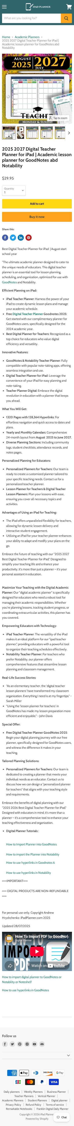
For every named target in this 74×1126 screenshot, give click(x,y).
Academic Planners (27, 37)
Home (6, 37)
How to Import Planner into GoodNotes (31, 844)
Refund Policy (33, 1104)
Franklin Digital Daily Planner (52, 1108)
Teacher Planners (23, 1096)
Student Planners (37, 1100)
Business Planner (56, 1091)
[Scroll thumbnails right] (68, 133)
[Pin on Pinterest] (28, 238)
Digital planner (59, 1100)
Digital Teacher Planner (28, 314)
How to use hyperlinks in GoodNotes (25, 990)
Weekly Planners (33, 1091)
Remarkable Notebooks (19, 1108)
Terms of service (55, 1104)
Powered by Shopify (37, 1118)
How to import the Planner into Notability (32, 854)
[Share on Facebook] (5, 238)
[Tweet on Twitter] (13, 238)
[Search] (66, 18)
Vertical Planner (46, 1096)
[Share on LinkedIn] (21, 238)
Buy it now (37, 217)
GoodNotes (9, 282)
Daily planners (12, 1091)
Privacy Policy (13, 1104)
